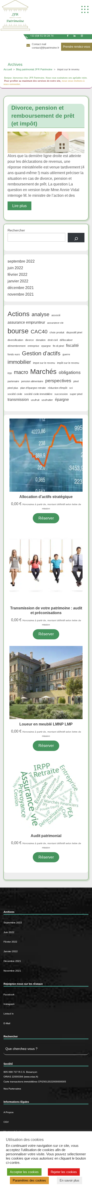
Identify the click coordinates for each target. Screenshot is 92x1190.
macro (21, 372)
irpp (10, 373)
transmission (18, 400)
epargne (46, 345)
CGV (6, 1122)
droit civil (53, 340)
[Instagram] (82, 35)
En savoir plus (69, 1180)
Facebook (9, 994)
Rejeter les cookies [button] (64, 1172)
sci (71, 387)
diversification (15, 340)
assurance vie (55, 322)
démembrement (16, 345)
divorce (29, 340)
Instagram (9, 1004)
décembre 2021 (21, 288)
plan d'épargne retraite (33, 387)
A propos (8, 1112)
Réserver (46, 518)
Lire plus (19, 206)
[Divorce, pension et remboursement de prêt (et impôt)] (46, 142)
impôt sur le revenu (68, 362)
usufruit (35, 399)
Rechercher (16, 230)
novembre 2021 (21, 294)
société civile (15, 394)
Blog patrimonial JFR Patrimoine (34, 69)
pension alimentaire (32, 381)
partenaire (13, 381)
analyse (40, 314)
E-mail (7, 1023)
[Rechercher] (76, 237)
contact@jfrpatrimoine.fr (45, 47)
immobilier (19, 362)
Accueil (8, 69)
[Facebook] (68, 35)
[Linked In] (74, 35)
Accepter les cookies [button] (24, 1172)
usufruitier (47, 399)
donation (41, 340)
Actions (18, 314)
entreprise (33, 345)
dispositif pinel (74, 332)
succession (61, 394)
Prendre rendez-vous (76, 46)
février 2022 (17, 274)
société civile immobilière (38, 394)
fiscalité (72, 346)
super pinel (76, 394)
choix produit (57, 332)
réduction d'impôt (57, 387)
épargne (62, 400)
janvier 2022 (18, 281)
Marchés (43, 371)
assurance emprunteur (26, 322)
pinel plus (13, 387)
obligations (70, 372)
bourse (18, 331)
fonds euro (14, 354)
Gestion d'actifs (41, 353)
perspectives (58, 380)
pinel (76, 381)
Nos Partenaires (12, 1088)
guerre (66, 354)
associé (55, 315)
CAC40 (39, 332)
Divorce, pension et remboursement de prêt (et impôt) (42, 116)
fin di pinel (58, 345)
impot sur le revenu (44, 362)
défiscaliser (66, 340)
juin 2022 (15, 268)
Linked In (9, 1013)
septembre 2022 (21, 261)
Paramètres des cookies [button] (29, 1180)
